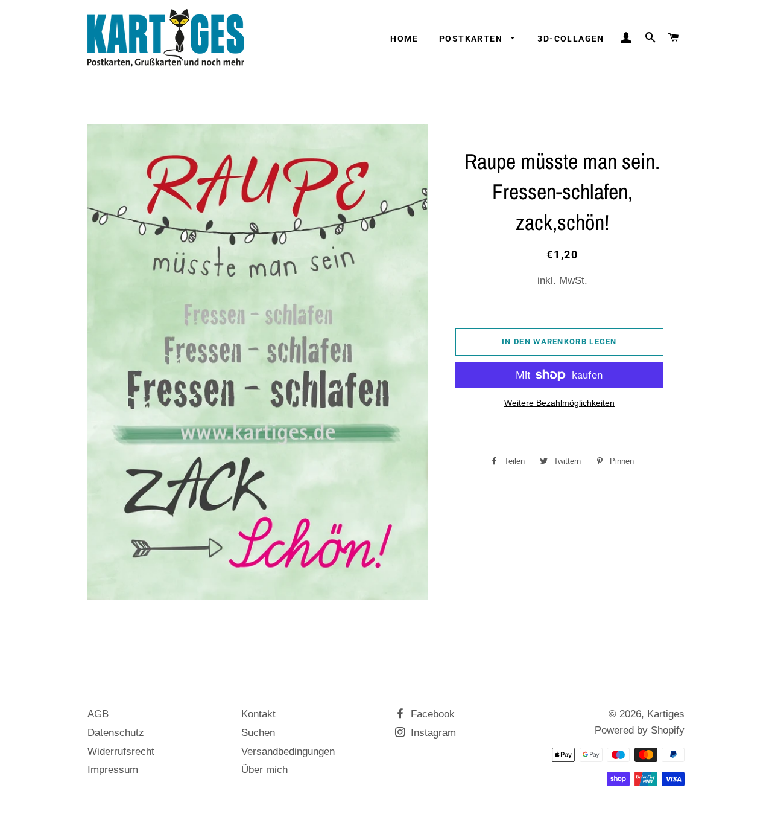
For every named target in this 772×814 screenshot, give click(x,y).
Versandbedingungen (288, 751)
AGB (98, 714)
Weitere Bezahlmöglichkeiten (559, 403)
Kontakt (258, 714)
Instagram (432, 733)
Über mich (264, 769)
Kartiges (666, 714)
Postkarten (472, 38)
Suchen (258, 733)
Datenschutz (115, 733)
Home (404, 38)
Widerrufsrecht (120, 751)
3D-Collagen (570, 38)
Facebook (431, 714)
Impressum (112, 769)
